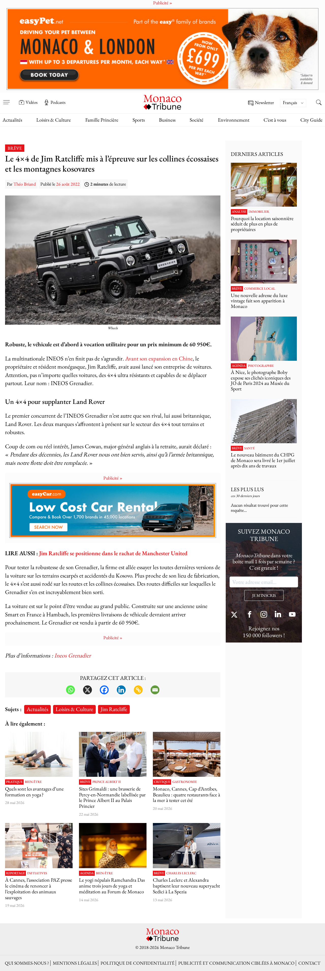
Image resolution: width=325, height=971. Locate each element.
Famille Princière (101, 120)
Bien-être (33, 782)
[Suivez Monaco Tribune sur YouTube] (292, 615)
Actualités (12, 120)
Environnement (233, 120)
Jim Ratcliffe (114, 709)
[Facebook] (104, 689)
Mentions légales (75, 963)
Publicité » (112, 478)
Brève (15, 148)
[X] (87, 689)
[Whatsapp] (70, 689)
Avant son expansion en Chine (159, 358)
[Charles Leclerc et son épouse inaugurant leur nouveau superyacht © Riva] (186, 845)
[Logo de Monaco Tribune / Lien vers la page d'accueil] (162, 101)
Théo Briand (24, 184)
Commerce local (259, 288)
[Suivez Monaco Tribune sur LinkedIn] (278, 615)
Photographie (261, 366)
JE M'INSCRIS (264, 595)
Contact (309, 963)
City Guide (311, 120)
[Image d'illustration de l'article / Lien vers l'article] (39, 754)
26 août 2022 (68, 184)
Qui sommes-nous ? (27, 963)
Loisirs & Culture (53, 120)
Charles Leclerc (181, 873)
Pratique (14, 782)
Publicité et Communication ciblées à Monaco (236, 963)
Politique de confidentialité (137, 963)
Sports (139, 120)
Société (196, 120)
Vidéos (32, 102)
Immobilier (259, 211)
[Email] (155, 689)
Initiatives (37, 873)
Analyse (239, 211)
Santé (249, 448)
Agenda (87, 873)
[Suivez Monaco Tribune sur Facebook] (249, 615)
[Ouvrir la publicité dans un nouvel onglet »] (162, 49)
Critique (162, 782)
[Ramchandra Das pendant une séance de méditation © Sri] (113, 845)
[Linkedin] (121, 689)
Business (167, 120)
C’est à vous (275, 120)
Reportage (15, 873)
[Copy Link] (138, 689)
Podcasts (58, 102)
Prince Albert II (106, 782)
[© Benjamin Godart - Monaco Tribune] (264, 421)
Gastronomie (184, 782)
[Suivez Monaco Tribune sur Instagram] (263, 615)
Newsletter (264, 102)
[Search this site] (318, 102)
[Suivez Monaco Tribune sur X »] (235, 615)
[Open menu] (6, 98)
